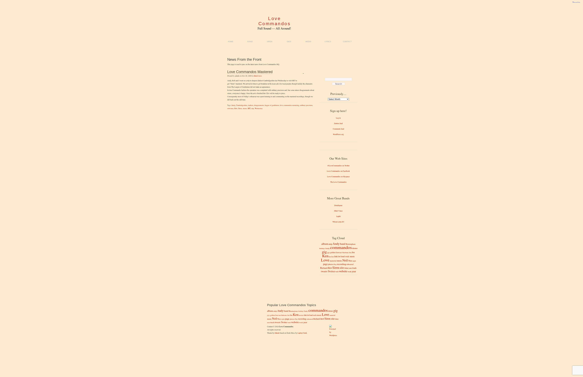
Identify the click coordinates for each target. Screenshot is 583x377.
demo (355, 248)
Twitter (331, 271)
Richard (324, 267)
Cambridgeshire (241, 105)
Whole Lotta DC (338, 221)
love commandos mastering (289, 105)
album (324, 244)
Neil (345, 260)
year (354, 271)
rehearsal (350, 264)
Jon (353, 252)
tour (350, 268)
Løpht (338, 216)
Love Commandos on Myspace (338, 176)
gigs (328, 252)
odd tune (230, 108)
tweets (324, 271)
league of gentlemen (272, 105)
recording (341, 264)
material (333, 260)
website (343, 271)
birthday (322, 248)
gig (324, 251)
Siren (269, 42)
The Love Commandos (338, 182)
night (354, 261)
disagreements (259, 105)
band (342, 244)
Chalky (327, 248)
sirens (245, 108)
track (354, 267)
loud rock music (348, 256)
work (349, 271)
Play (335, 264)
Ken (325, 255)
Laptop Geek (302, 333)
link (336, 256)
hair (340, 252)
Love (325, 260)
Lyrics (328, 42)
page (325, 264)
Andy (233, 105)
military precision (306, 105)
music (339, 260)
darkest (250, 105)
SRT (249, 108)
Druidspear (338, 205)
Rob (235, 108)
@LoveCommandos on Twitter (338, 165)
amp (330, 243)
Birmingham (350, 244)
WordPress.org (338, 134)
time (346, 267)
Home (230, 42)
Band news (258, 76)
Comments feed (338, 129)
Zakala (277, 333)
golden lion (334, 252)
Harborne (345, 252)
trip (252, 108)
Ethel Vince (338, 211)
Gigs (289, 42)
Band (250, 42)
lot (339, 256)
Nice (350, 260)
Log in (338, 118)
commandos (341, 247)
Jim (350, 252)
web (337, 271)
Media (308, 42)
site (342, 268)
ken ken (331, 257)
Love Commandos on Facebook (338, 171)
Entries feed (338, 123)
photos (330, 264)
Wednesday (259, 108)
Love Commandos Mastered (250, 72)
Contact (347, 42)
